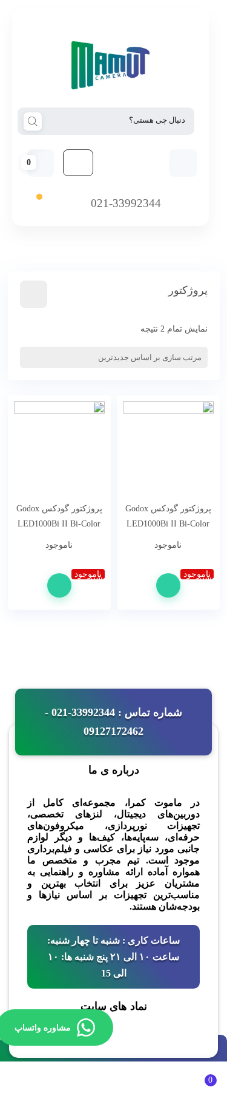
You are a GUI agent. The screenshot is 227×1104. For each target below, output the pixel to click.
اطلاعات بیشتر (168, 585)
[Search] (33, 120)
